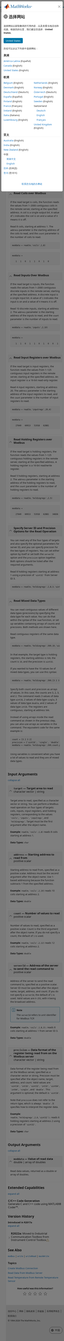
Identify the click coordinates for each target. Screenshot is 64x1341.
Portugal (38, 96)
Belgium (8, 82)
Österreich (39, 92)
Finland (8, 101)
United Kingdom (43, 124)
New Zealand (11, 149)
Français (41, 119)
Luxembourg (11, 119)
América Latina (12, 61)
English (41, 115)
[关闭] (59, 6)
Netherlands (41, 82)
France (7, 105)
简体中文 (11, 159)
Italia (6, 115)
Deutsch (41, 110)
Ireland (8, 110)
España (8, 96)
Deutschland (11, 92)
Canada (8, 65)
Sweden (38, 101)
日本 (6, 168)
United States (11, 70)
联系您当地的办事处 (32, 183)
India (6, 145)
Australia (8, 140)
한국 (6, 172)
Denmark (9, 87)
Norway (38, 87)
